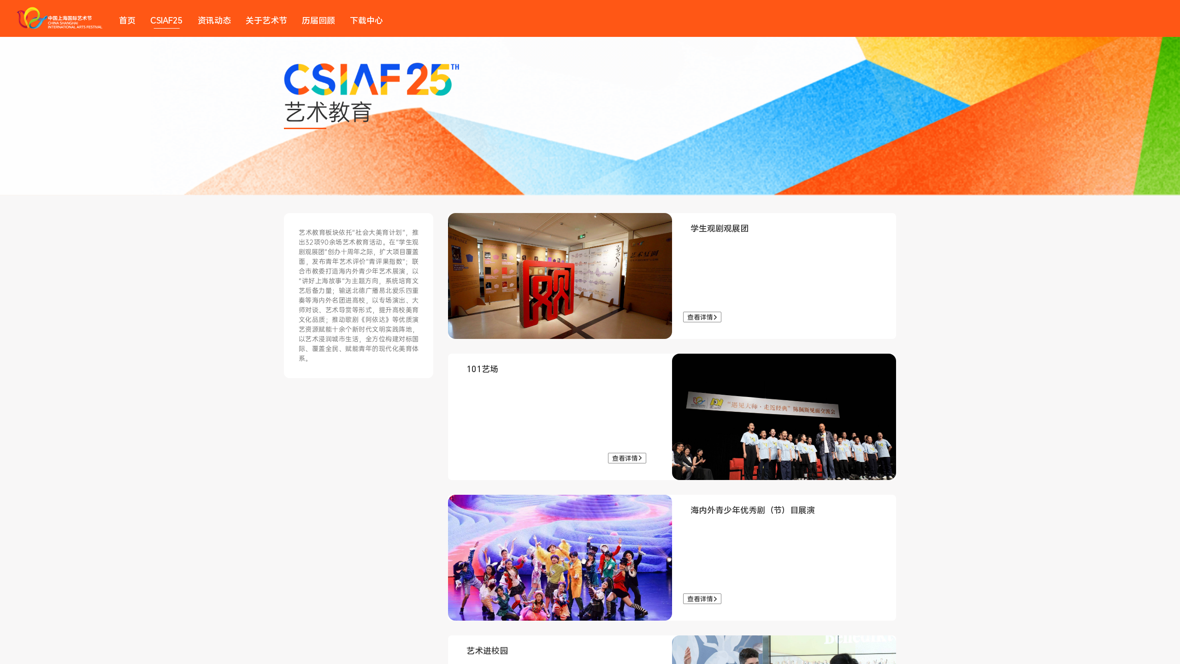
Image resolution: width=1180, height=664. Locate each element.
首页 (127, 20)
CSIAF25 (166, 20)
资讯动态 (214, 20)
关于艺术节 (266, 20)
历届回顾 (318, 20)
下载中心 (366, 20)
